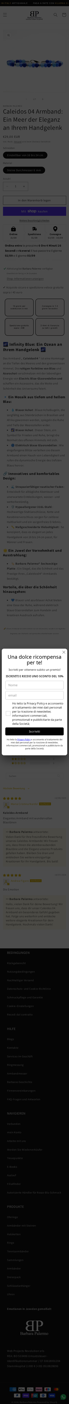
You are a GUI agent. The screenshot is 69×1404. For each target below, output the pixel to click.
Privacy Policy (24, 739)
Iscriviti (34, 731)
